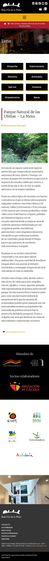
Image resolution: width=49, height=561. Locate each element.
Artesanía (36, 76)
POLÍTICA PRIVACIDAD (9, 533)
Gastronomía (36, 66)
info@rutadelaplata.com (39, 546)
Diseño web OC (5, 557)
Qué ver (12, 87)
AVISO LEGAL (6, 530)
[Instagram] (36, 3)
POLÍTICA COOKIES (8, 536)
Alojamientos (12, 97)
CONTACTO (5, 525)
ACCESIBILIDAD (7, 527)
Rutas (37, 97)
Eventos (36, 87)
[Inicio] (11, 6)
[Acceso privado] (40, 9)
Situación (12, 66)
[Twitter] (46, 3)
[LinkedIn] (33, 3)
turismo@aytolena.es (15, 332)
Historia (12, 76)
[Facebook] (40, 3)
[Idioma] (45, 9)
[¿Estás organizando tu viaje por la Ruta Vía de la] (24, 499)
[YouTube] (43, 3)
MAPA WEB (5, 539)
